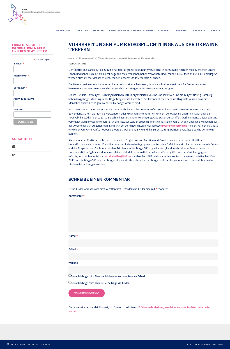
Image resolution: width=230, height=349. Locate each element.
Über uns (82, 30)
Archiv (215, 30)
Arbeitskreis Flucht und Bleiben (131, 30)
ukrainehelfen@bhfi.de (174, 125)
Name (73, 236)
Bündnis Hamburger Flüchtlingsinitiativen (30, 344)
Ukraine (98, 30)
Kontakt (164, 30)
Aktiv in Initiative (23, 98)
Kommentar (76, 195)
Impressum (199, 30)
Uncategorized (86, 58)
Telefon (18, 109)
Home (71, 58)
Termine (181, 30)
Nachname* (21, 75)
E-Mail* (18, 63)
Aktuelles (63, 30)
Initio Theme (193, 344)
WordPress (217, 344)
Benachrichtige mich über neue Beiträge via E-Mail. (100, 283)
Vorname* (20, 88)
